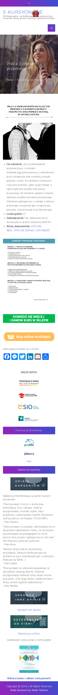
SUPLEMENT (43, 230)
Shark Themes (40, 690)
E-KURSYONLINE (23, 12)
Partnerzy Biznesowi (29, 430)
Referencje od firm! (29, 633)
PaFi (29, 461)
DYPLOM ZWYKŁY (24, 230)
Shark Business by (21, 690)
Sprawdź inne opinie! (29, 609)
